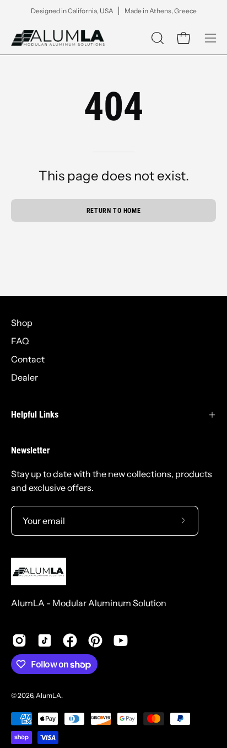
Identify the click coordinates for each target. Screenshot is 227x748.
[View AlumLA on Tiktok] (44, 640)
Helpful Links (34, 414)
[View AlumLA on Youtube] (120, 640)
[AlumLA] (58, 38)
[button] (156, 38)
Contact (28, 359)
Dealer (24, 377)
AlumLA (48, 695)
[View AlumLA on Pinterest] (95, 640)
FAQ (20, 340)
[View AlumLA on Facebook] (70, 640)
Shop (22, 322)
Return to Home (113, 211)
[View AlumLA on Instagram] (19, 640)
